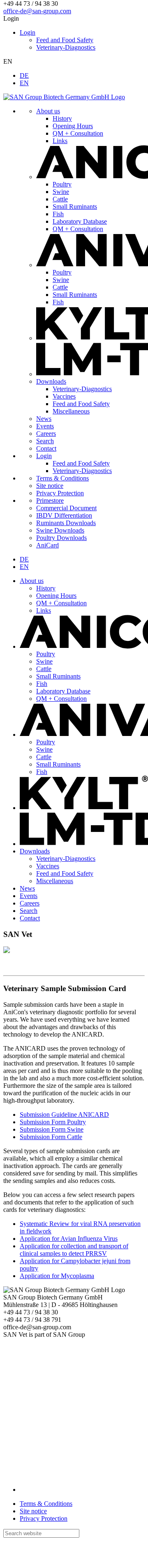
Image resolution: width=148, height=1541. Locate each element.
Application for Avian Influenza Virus (69, 1238)
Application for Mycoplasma (57, 1275)
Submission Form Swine (51, 1129)
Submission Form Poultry (53, 1121)
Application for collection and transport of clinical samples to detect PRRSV (74, 1249)
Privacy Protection (43, 1518)
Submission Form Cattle (51, 1136)
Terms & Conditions (46, 1503)
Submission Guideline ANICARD (64, 1114)
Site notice (33, 1511)
